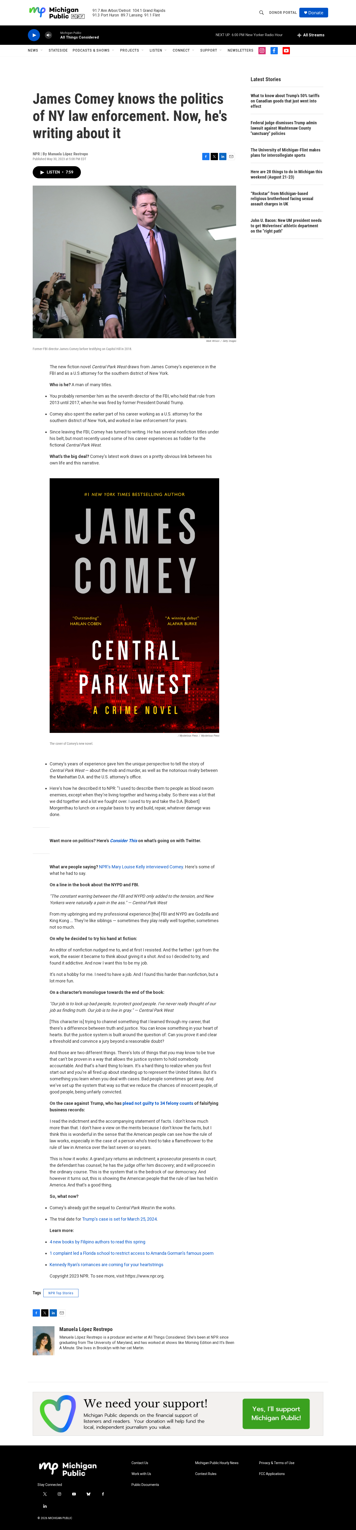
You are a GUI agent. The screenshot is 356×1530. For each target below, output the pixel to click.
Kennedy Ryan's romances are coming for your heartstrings (106, 1264)
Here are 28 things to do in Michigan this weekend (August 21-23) (286, 174)
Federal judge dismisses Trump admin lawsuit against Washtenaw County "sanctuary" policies (284, 128)
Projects (129, 50)
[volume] (48, 35)
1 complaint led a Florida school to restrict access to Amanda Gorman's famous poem (132, 1253)
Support (208, 50)
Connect (181, 50)
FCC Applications (272, 1474)
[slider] (56, 35)
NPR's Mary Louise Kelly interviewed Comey (141, 866)
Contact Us (140, 1463)
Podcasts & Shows (91, 50)
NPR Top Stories (60, 1293)
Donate (315, 12)
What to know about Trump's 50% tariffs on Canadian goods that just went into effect (285, 101)
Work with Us (141, 1474)
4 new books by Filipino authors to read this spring (97, 1241)
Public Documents (145, 1485)
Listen (156, 50)
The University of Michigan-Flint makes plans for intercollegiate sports (285, 152)
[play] (34, 35)
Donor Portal (283, 13)
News (33, 50)
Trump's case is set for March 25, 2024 (119, 1219)
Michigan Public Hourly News (217, 1463)
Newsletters (241, 50)
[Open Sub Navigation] (42, 50)
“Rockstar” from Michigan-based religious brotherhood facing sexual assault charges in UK (282, 199)
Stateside (58, 50)
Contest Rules (206, 1474)
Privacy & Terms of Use (276, 1463)
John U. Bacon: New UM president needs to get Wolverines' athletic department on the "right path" (286, 226)
